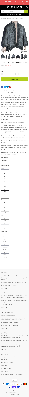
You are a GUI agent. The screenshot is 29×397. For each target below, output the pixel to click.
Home (2, 18)
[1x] (9, 75)
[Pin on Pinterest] (10, 87)
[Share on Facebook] (2, 87)
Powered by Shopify (14, 394)
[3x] (17, 75)
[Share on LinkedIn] (7, 87)
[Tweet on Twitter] (5, 87)
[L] (2, 75)
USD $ (13, 380)
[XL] (6, 75)
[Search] (26, 11)
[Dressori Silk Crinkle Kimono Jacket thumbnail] (3, 56)
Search (14, 390)
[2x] (13, 75)
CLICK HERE (4, 288)
